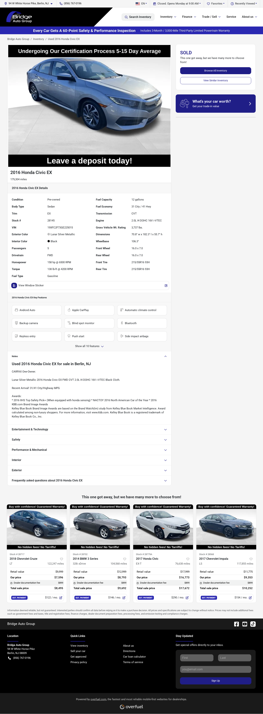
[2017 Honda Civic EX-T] (163, 526)
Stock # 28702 (80, 554)
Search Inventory (140, 17)
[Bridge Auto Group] (19, 17)
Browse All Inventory (215, 70)
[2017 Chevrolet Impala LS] (226, 526)
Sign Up (215, 680)
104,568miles (119, 563)
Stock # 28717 (17, 554)
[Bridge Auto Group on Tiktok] (251, 624)
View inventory (79, 645)
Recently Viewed (245, 3)
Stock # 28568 (206, 554)
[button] (30, 3)
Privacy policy (78, 662)
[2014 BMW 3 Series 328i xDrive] (100, 526)
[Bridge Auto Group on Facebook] (235, 624)
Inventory (38, 39)
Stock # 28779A (144, 554)
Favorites (216, 3)
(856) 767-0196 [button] (72, 3)
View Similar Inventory (215, 80)
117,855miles (245, 563)
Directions (129, 651)
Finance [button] (187, 16)
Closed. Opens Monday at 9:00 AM (178, 3)
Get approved (78, 656)
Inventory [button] (166, 16)
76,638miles (182, 563)
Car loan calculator (134, 656)
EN (143, 3)
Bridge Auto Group (18, 39)
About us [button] (247, 16)
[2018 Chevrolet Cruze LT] (37, 526)
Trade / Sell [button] (209, 16)
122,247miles (55, 563)
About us (128, 645)
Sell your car (77, 651)
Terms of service (133, 662)
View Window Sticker (31, 285)
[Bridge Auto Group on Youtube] (243, 624)
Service (231, 16)
